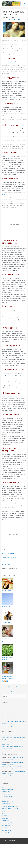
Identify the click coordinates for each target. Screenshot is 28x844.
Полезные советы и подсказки (10, 808)
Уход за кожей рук (6, 830)
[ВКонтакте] (3, 681)
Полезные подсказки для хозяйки (10, 806)
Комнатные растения (7, 794)
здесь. (3, 194)
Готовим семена (6, 622)
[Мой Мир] (7, 681)
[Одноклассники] (5, 681)
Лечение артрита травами (8, 726)
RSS (4, 713)
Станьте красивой (6, 590)
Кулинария (4, 798)
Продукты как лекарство (8, 810)
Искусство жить (6, 791)
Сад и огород (5, 820)
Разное (3, 813)
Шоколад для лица (7, 564)
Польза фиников (6, 744)
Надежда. (11, 572)
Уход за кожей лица (7, 827)
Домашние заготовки (7, 789)
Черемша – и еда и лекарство (7, 658)
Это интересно (5, 835)
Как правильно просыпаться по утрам (6, 639)
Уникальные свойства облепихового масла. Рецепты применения (7, 676)
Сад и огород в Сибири (8, 823)
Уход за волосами (6, 825)
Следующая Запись (14, 691)
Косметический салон (7, 19)
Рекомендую (5, 818)
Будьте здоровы (6, 786)
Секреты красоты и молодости (10, 557)
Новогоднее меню (6, 803)
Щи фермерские (6, 606)
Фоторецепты (5, 832)
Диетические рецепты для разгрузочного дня (14, 717)
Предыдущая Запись (14, 687)
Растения (4, 815)
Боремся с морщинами (8, 553)
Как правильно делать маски (9, 560)
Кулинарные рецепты (7, 801)
